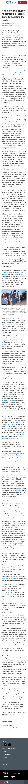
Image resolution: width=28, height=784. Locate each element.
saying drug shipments (8, 578)
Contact (5, 764)
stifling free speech (7, 458)
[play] (2, 782)
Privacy (4, 751)
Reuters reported (18, 490)
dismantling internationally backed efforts (13, 454)
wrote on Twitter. (12, 594)
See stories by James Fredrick (9, 728)
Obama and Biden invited (16, 336)
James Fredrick (10, 23)
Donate (23, 2)
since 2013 (12, 542)
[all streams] (26, 782)
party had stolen (6, 324)
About (4, 761)
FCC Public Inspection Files (9, 757)
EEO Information (7, 754)
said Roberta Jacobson (14, 641)
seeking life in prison (20, 565)
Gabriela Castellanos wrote (16, 122)
